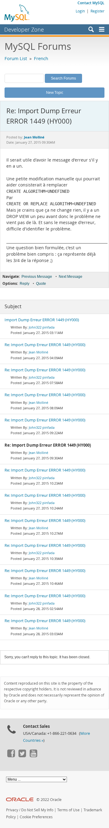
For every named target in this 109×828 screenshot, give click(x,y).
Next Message (70, 276)
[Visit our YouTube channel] (33, 755)
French (41, 58)
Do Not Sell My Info (37, 810)
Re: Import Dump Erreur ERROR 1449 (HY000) (45, 344)
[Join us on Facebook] (11, 755)
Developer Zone (24, 29)
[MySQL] (17, 13)
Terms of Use (68, 810)
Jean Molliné (38, 352)
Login (80, 11)
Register (97, 11)
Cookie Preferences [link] (36, 817)
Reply (24, 283)
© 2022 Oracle (48, 799)
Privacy (12, 810)
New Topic (54, 92)
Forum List (16, 58)
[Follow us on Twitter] (22, 755)
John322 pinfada (41, 327)
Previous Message (36, 276)
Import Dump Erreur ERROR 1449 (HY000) (42, 319)
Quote (41, 283)
